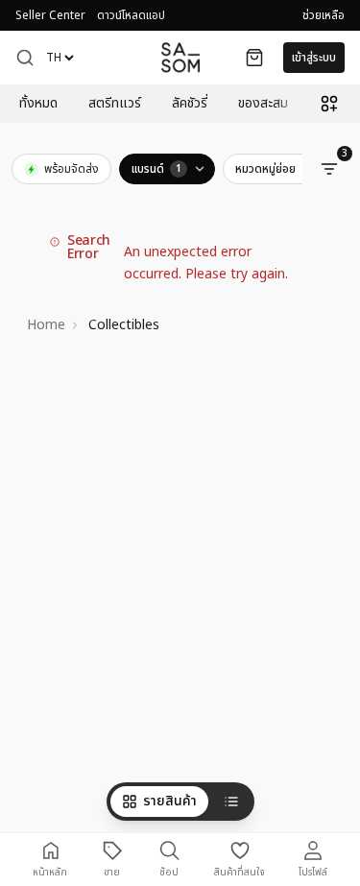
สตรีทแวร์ (114, 103)
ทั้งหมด (38, 103)
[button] (25, 57)
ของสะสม (263, 103)
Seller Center (50, 15)
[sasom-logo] (180, 57)
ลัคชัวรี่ (189, 103)
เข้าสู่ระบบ (314, 57)
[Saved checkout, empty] (254, 57)
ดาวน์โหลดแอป (131, 15)
